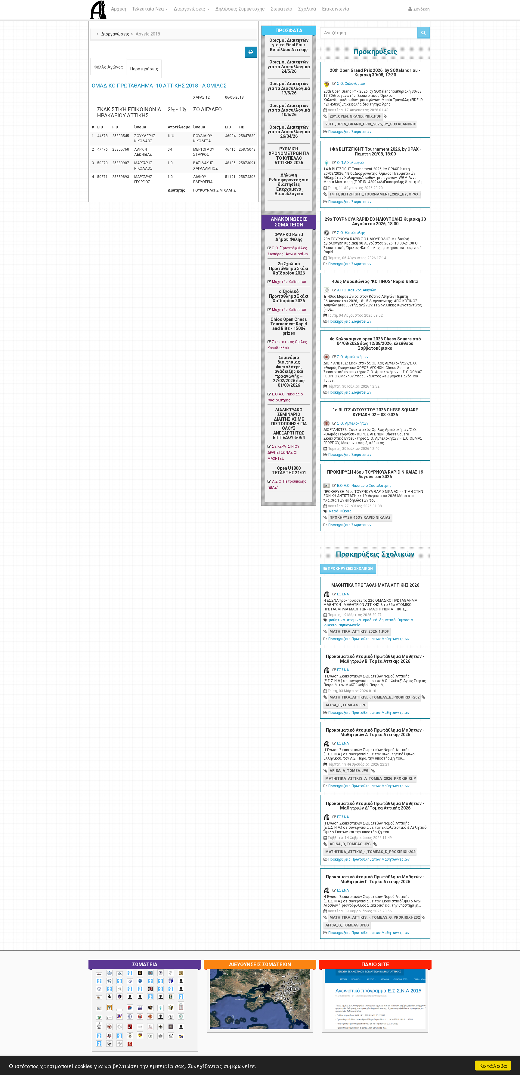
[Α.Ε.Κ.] (140, 973)
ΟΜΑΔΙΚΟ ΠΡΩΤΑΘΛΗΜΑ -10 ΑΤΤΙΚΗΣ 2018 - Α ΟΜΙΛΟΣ (159, 85)
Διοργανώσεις (190, 9)
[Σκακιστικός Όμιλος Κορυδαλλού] (119, 1043)
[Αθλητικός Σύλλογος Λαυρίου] (109, 997)
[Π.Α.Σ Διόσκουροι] (170, 1007)
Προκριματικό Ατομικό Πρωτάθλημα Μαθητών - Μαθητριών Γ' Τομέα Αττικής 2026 (375, 879)
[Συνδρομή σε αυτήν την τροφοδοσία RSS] (305, 207)
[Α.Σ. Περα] (170, 989)
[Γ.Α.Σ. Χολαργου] (150, 997)
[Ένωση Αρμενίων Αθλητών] (130, 1007)
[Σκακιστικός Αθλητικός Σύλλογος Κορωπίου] (181, 1036)
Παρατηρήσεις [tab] (144, 68)
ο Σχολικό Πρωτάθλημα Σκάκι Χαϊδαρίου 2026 (288, 296)
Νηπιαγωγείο (349, 625)
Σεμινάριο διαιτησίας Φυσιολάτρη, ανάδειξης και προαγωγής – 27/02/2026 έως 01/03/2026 (289, 371)
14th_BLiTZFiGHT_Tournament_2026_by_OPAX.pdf (375, 194)
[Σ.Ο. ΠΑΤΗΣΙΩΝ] (181, 1027)
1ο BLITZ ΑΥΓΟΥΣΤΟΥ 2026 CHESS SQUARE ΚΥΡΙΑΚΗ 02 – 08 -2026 (375, 412)
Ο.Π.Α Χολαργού (350, 163)
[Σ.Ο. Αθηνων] (99, 1025)
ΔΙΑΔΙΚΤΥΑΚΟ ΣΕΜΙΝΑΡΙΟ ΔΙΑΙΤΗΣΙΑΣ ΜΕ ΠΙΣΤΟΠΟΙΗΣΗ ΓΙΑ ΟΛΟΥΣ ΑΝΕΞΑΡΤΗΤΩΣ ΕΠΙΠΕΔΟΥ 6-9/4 (289, 423)
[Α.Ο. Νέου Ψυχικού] (150, 981)
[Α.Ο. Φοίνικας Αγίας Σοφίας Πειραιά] (99, 989)
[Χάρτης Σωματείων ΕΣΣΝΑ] (274, 1006)
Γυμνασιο (405, 620)
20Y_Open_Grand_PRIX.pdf (355, 116)
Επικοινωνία (335, 9)
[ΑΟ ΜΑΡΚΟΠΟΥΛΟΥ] (119, 997)
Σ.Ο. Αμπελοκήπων (352, 357)
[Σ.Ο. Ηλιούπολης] (119, 1027)
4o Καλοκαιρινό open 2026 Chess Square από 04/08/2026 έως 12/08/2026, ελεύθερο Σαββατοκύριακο (375, 343)
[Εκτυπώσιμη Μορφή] (251, 52)
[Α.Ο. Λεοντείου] (130, 981)
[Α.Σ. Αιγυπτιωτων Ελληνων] (130, 989)
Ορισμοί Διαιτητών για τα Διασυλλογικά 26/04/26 (289, 132)
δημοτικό (387, 620)
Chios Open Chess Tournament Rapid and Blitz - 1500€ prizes (288, 326)
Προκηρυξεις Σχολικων (350, 569)
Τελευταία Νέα (148, 9)
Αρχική (118, 9)
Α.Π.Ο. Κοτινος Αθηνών (356, 290)
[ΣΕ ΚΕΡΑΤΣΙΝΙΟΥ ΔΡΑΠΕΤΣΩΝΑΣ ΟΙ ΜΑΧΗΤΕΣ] (160, 1036)
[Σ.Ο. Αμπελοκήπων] (109, 1027)
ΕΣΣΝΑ (343, 594)
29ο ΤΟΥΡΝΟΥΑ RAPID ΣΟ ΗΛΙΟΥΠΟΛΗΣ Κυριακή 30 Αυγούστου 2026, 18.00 (375, 221)
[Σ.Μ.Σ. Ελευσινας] (170, 1017)
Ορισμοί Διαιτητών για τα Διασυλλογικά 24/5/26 (289, 67)
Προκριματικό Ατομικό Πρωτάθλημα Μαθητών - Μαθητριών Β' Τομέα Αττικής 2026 (375, 658)
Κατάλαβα (493, 1065)
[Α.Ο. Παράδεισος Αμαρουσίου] (160, 981)
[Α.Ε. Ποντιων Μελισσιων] (130, 973)
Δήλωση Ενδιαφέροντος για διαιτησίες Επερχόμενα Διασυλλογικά (288, 184)
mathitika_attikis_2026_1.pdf (359, 631)
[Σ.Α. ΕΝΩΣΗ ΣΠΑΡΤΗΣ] (150, 1016)
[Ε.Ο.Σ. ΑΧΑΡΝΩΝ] (109, 1007)
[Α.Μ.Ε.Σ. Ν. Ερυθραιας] (160, 972)
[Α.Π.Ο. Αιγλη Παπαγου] (109, 989)
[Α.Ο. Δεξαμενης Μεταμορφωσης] (99, 981)
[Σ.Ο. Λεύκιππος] (150, 1027)
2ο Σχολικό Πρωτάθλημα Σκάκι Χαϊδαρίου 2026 (288, 268)
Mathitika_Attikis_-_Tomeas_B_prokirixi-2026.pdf (375, 697)
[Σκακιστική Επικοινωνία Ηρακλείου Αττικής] (170, 1035)
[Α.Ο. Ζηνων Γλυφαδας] (109, 981)
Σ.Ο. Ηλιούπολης (351, 233)
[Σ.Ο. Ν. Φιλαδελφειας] (160, 1027)
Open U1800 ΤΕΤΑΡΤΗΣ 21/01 (289, 470)
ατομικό (354, 620)
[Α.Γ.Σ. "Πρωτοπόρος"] (119, 973)
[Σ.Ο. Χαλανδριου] (140, 1035)
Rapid (333, 511)
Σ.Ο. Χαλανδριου (351, 83)
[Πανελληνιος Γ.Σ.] (109, 1018)
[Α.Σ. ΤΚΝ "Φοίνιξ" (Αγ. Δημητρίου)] (181, 989)
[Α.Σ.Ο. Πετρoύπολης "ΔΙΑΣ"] (99, 997)
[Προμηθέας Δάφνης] (140, 1016)
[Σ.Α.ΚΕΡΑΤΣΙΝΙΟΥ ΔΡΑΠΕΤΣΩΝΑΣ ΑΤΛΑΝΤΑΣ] (160, 1016)
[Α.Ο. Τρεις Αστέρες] (181, 981)
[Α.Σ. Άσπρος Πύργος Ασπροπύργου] (140, 989)
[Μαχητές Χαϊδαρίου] (150, 1008)
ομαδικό (370, 620)
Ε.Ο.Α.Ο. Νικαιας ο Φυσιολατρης (364, 486)
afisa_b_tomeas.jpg (346, 705)
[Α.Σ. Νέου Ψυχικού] (150, 989)
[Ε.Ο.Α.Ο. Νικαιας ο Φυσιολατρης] (99, 1008)
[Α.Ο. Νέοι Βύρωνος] (140, 981)
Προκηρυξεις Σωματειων (349, 132)
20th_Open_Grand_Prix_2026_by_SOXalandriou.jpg (370, 124)
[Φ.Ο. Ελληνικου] (130, 1044)
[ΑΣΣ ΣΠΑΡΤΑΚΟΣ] (140, 997)
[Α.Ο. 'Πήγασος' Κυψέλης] (170, 972)
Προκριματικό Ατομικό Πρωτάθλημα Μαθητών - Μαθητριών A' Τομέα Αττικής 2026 (375, 732)
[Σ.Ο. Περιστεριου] (99, 1036)
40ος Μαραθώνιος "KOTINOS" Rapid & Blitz (375, 281)
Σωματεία (281, 9)
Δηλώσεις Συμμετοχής (240, 9)
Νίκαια (345, 511)
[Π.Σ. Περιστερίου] (181, 1006)
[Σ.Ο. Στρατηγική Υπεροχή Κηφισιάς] (119, 1036)
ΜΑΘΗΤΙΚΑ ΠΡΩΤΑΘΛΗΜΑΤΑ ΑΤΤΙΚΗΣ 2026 (375, 585)
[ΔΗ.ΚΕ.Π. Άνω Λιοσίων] (170, 997)
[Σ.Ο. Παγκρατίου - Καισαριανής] (170, 1027)
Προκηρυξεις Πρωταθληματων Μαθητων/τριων (369, 639)
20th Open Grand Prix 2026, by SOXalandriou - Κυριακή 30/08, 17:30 (375, 72)
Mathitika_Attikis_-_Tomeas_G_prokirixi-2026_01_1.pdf (375, 917)
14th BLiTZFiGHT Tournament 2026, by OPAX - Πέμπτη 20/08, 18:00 (375, 151)
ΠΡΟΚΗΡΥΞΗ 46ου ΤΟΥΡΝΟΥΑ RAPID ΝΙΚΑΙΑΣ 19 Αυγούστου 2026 (375, 474)
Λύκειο (330, 625)
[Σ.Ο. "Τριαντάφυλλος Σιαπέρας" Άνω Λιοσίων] (181, 1016)
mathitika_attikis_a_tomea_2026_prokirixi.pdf (370, 778)
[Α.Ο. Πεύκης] (170, 981)
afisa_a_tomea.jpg (349, 771)
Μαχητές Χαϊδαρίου (289, 282)
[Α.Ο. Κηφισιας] (119, 981)
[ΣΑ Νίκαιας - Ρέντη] (150, 1036)
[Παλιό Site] (415, 1014)
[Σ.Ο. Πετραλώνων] (109, 1036)
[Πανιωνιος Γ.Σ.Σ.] (119, 1016)
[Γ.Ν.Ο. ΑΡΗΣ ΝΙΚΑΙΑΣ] (160, 997)
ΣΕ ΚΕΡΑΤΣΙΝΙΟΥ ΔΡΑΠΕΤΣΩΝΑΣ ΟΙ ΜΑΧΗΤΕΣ (283, 452)
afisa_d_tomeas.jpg (350, 844)
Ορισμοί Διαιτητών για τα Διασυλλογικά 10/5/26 (289, 110)
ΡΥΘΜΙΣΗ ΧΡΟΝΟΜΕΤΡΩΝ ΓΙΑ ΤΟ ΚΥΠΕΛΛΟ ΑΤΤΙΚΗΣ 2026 (289, 155)
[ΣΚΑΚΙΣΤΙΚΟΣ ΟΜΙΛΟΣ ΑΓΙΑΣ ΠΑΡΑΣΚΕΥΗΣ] (99, 1043)
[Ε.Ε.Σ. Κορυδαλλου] (181, 997)
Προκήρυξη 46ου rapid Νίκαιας (360, 517)
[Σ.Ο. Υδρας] (130, 1035)
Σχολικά (307, 9)
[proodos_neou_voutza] (109, 973)
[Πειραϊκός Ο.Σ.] (130, 1016)
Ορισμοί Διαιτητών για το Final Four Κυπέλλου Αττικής (288, 45)
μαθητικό (337, 620)
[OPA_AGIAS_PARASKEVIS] (99, 974)
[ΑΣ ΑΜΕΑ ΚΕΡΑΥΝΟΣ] (130, 997)
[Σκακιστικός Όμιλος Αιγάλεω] (109, 1043)
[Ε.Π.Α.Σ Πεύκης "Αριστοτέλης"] (119, 1010)
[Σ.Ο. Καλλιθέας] (140, 1027)
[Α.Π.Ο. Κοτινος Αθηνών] (119, 989)
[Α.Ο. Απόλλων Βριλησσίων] (181, 973)
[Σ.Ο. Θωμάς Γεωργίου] (130, 1027)
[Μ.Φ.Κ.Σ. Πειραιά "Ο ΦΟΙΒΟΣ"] (140, 1008)
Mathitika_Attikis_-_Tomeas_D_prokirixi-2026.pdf (370, 852)
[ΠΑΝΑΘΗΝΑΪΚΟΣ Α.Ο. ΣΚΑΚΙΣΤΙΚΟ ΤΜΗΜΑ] (99, 1017)
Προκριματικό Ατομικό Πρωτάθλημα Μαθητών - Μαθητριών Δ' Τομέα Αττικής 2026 (375, 805)
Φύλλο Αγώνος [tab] (108, 67)
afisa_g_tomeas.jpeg (347, 925)
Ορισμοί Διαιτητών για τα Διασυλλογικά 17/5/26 (289, 88)
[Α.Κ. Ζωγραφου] (150, 973)
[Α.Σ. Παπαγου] (160, 989)
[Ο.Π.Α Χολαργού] (160, 1008)
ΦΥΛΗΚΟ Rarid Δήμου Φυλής (288, 236)
